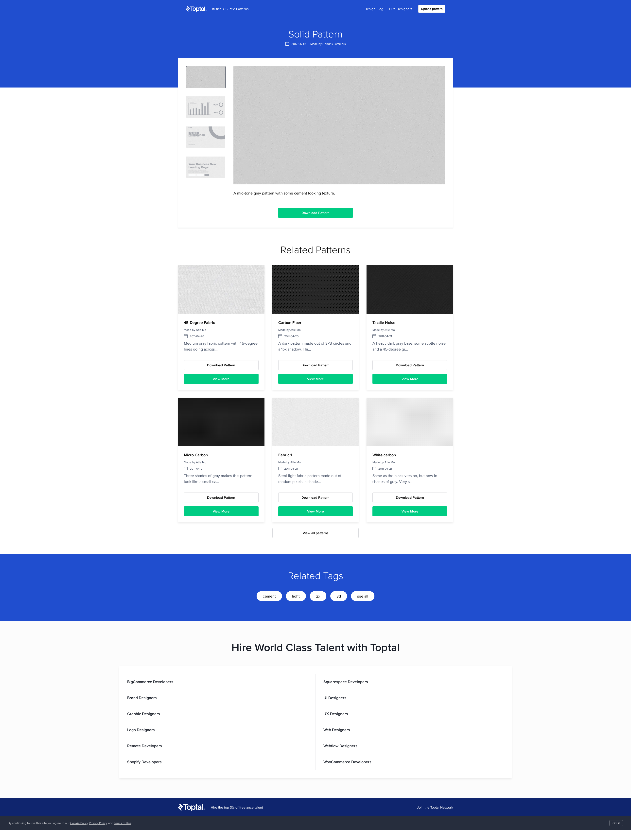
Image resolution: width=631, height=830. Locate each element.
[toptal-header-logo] (196, 9)
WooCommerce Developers (347, 762)
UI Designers (334, 698)
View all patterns (316, 532)
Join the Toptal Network (435, 807)
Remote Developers (144, 746)
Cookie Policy (79, 823)
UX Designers (335, 714)
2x (318, 596)
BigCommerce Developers (150, 682)
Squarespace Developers (345, 682)
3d (338, 596)
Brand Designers (142, 698)
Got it (616, 823)
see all (362, 596)
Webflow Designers (340, 746)
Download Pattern (315, 212)
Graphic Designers (143, 714)
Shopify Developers (144, 762)
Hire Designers (400, 8)
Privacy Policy (98, 823)
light (296, 596)
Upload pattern (431, 8)
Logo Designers (141, 730)
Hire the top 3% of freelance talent (237, 807)
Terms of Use (122, 823)
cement (269, 596)
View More (221, 378)
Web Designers (336, 730)
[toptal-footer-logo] (191, 807)
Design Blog (374, 8)
